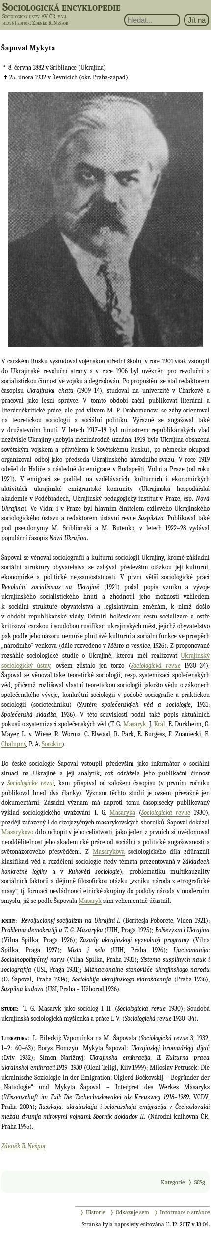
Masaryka (122, 812)
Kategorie (173, 1182)
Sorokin (52, 743)
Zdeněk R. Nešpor (23, 1146)
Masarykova (109, 851)
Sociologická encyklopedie (61, 7)
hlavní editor (16, 23)
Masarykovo (17, 832)
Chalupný (13, 743)
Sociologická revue (156, 665)
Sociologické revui (30, 783)
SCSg (199, 1182)
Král (159, 724)
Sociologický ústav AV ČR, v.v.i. (34, 16)
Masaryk (134, 724)
